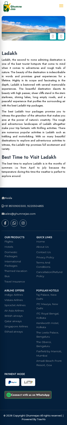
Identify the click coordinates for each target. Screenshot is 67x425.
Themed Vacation (15, 271)
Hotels (8, 246)
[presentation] (53, 36)
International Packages (12, 263)
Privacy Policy (45, 257)
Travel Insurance (14, 281)
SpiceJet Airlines (14, 305)
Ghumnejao (33, 415)
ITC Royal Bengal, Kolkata (47, 315)
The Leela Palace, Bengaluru (47, 334)
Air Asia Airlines (14, 310)
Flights (8, 241)
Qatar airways (13, 321)
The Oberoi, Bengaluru (43, 344)
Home (40, 241)
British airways (13, 315)
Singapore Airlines (16, 326)
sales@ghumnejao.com (20, 213)
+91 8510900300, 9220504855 (24, 206)
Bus (6, 276)
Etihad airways (13, 331)
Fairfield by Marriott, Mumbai (49, 353)
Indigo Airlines (13, 294)
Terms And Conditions (43, 264)
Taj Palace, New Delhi (46, 297)
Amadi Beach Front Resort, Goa (49, 363)
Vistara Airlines (13, 300)
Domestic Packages (10, 254)
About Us (42, 246)
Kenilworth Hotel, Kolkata (47, 325)
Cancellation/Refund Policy (49, 274)
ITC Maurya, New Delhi (47, 306)
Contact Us (43, 252)
